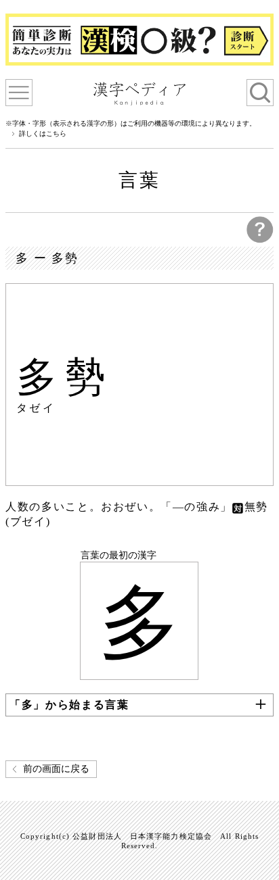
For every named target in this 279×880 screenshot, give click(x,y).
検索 (260, 92)
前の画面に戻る (56, 769)
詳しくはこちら (42, 133)
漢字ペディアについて (19, 92)
